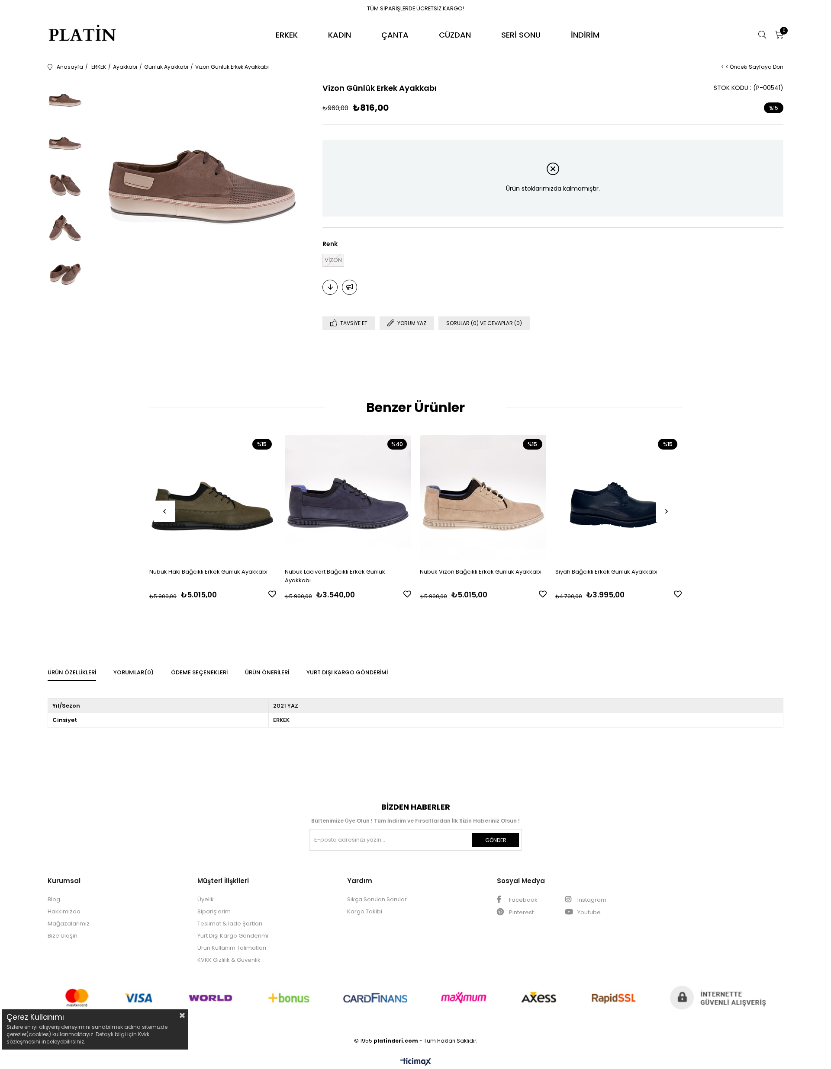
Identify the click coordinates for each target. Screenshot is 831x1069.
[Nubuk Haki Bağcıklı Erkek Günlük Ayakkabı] (212, 497)
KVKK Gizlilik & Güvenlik (229, 960)
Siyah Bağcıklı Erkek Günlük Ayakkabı (606, 572)
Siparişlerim (214, 911)
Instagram (591, 900)
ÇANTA (395, 34)
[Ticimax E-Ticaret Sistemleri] (415, 1062)
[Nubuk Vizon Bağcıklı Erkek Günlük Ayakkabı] (483, 497)
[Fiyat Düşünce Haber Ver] (330, 287)
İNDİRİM (585, 34)
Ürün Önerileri (267, 672)
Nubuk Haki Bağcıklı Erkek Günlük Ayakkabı (208, 572)
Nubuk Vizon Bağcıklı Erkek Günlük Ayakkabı (480, 572)
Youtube (588, 912)
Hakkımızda (64, 911)
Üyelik (205, 899)
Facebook (523, 900)
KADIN (339, 34)
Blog (54, 899)
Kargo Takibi (364, 911)
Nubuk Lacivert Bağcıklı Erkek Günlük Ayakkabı (335, 576)
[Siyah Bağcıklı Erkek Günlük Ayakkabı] (618, 497)
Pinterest (521, 912)
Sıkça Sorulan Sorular (377, 899)
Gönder (495, 840)
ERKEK (287, 34)
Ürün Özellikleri (72, 672)
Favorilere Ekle (272, 594)
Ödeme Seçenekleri (199, 672)
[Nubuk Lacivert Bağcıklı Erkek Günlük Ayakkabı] (348, 497)
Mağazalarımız (69, 923)
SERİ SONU (521, 34)
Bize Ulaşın (62, 936)
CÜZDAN (455, 34)
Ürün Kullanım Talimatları (231, 948)
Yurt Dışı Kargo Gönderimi (347, 672)
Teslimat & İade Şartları (229, 923)
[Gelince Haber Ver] (349, 287)
